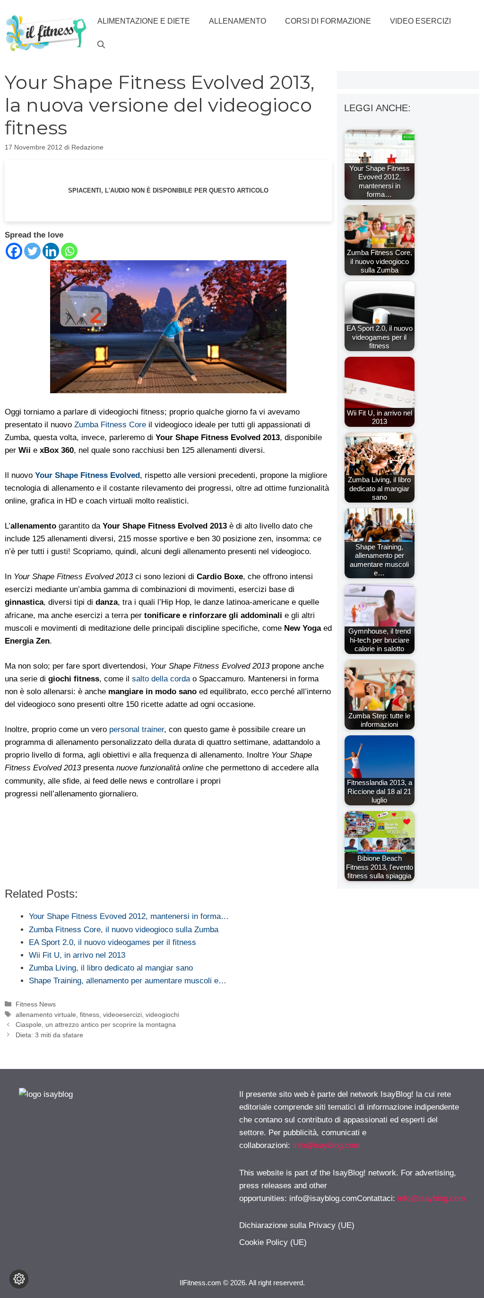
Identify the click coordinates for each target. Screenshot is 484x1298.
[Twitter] (32, 251)
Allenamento (237, 21)
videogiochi (162, 1014)
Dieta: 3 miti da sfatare (49, 1035)
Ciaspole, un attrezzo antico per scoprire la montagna (96, 1024)
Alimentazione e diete (143, 21)
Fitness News (36, 1004)
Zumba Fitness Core (110, 424)
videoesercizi (122, 1014)
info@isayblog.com (326, 1145)
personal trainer (136, 729)
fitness (89, 1014)
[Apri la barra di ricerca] (101, 45)
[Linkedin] (51, 251)
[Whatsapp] (69, 251)
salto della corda (161, 678)
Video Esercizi (420, 21)
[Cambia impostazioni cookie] (18, 1279)
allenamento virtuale (46, 1014)
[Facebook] (14, 251)
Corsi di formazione (328, 21)
